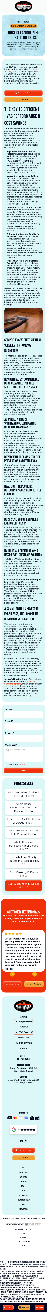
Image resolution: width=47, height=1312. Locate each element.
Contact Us (23, 1186)
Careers (23, 1204)
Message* (11, 745)
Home (18, 22)
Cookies (23, 1234)
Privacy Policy (23, 1238)
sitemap (23, 1245)
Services (26, 22)
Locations (23, 1177)
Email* (9, 721)
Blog (23, 1191)
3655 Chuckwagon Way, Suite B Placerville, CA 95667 (23, 1081)
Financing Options (23, 1200)
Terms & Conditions (23, 1242)
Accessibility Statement (23, 1230)
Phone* (9, 733)
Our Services (23, 1172)
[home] (23, 6)
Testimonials (23, 1195)
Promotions (23, 1209)
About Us (23, 1181)
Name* (9, 709)
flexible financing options (20, 682)
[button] (39, 1307)
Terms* (22, 764)
